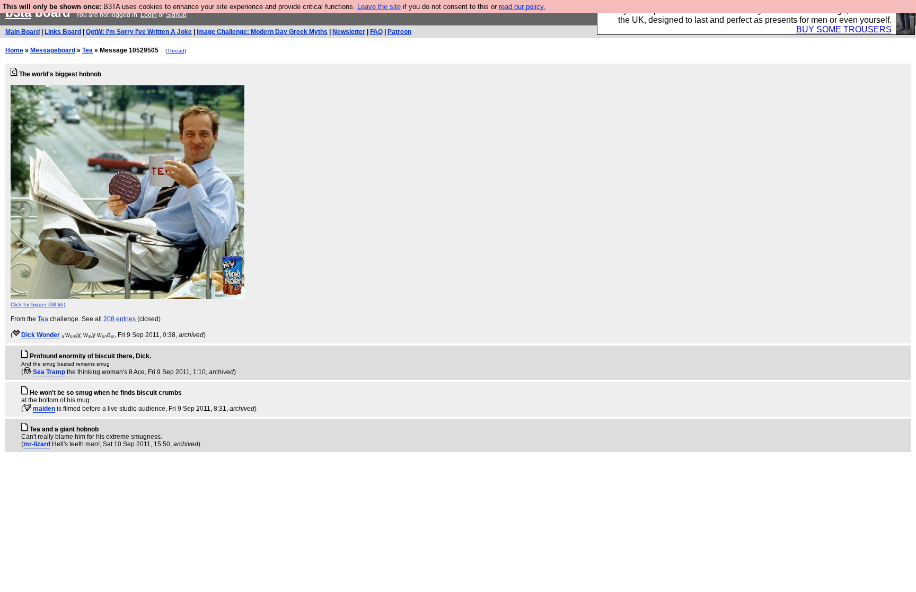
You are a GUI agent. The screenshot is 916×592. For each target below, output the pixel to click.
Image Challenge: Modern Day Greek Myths (262, 32)
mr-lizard (36, 444)
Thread (175, 51)
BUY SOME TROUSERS (844, 29)
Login (148, 15)
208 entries (119, 319)
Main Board (22, 32)
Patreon (399, 32)
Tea (87, 50)
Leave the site (379, 7)
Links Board (63, 32)
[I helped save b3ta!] (16, 335)
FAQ (376, 32)
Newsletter (348, 32)
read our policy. (522, 7)
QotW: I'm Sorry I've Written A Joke (139, 32)
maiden (44, 408)
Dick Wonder (40, 335)
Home (14, 50)
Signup (176, 15)
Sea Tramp (49, 372)
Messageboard (52, 50)
